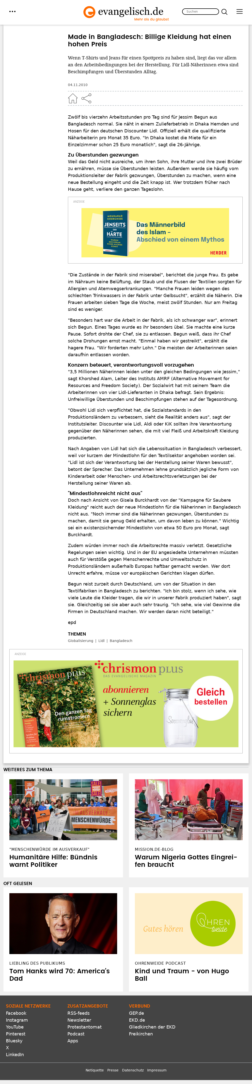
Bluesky (14, 1040)
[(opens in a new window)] (155, 232)
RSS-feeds (78, 1013)
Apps (72, 1040)
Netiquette (95, 1070)
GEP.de (136, 1013)
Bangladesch (121, 641)
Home (73, 98)
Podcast (75, 1033)
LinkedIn (15, 1054)
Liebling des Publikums (37, 963)
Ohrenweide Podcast (160, 963)
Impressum (157, 1070)
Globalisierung (80, 641)
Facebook (16, 1013)
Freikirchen (141, 1033)
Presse (113, 1070)
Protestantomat (84, 1027)
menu (12, 11)
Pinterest (15, 1033)
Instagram (17, 1020)
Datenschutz (133, 1070)
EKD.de (137, 1020)
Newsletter (79, 1020)
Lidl (101, 641)
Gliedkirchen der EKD (152, 1027)
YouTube (15, 1027)
